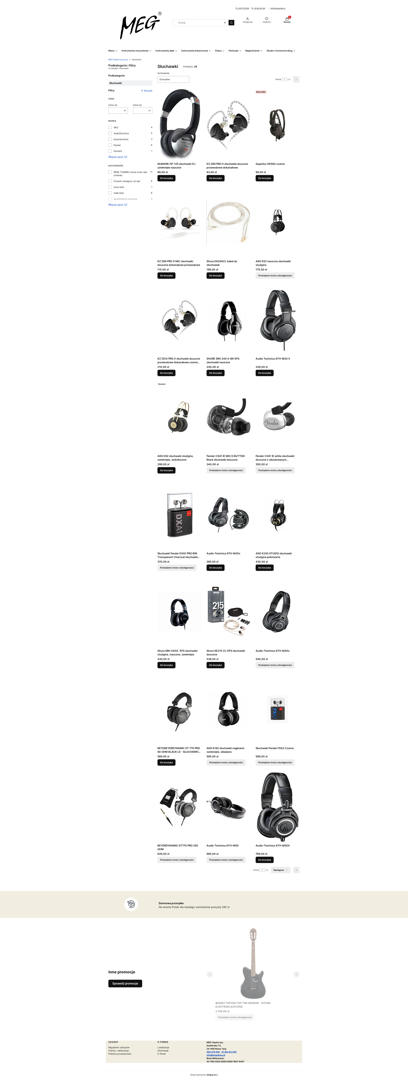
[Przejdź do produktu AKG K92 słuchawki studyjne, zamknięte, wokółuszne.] (179, 417)
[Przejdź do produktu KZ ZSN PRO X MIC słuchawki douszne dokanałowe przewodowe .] (179, 222)
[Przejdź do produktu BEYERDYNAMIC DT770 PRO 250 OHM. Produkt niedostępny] (179, 806)
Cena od (112, 105)
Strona (278, 79)
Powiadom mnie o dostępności (275, 275)
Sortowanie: (163, 73)
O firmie (161, 1053)
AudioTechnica (121, 133)
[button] (231, 22)
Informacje (162, 1050)
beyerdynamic (121, 139)
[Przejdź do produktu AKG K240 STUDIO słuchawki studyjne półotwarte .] (278, 514)
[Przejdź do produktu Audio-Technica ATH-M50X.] (278, 806)
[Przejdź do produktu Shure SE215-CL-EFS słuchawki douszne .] (229, 612)
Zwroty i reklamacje (118, 1050)
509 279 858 (243, 8)
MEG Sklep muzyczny (118, 59)
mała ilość (119, 193)
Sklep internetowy (203, 1075)
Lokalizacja (163, 1047)
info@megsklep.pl (277, 8)
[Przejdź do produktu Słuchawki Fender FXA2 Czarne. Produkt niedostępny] (278, 709)
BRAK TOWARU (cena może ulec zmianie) (130, 174)
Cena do (137, 105)
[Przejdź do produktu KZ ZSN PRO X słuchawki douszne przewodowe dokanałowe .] (229, 125)
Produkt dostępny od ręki (127, 181)
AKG (116, 127)
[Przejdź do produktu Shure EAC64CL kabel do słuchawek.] (229, 222)
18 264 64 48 (259, 8)
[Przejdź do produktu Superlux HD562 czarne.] (278, 125)
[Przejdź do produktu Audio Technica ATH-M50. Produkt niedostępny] (229, 806)
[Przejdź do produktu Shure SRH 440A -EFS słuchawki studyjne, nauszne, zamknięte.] (179, 612)
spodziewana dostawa (125, 198)
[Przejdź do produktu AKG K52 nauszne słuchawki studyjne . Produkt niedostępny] (278, 222)
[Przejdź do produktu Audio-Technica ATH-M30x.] (229, 514)
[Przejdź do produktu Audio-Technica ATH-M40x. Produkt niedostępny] (278, 612)
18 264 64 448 (229, 1052)
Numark (118, 151)
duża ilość (119, 187)
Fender (117, 145)
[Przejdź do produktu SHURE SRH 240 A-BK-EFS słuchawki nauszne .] (229, 320)
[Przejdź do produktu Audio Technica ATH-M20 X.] (278, 320)
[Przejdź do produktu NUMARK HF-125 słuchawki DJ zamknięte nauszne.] (179, 125)
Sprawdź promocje (125, 983)
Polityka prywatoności (119, 1053)
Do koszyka (166, 178)
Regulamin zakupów (118, 1047)
